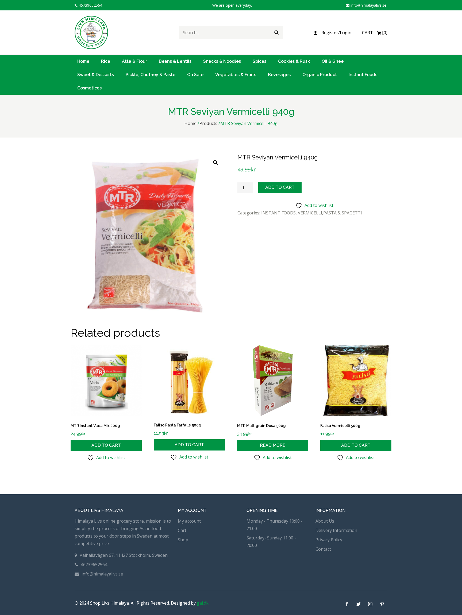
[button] (215, 162)
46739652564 (90, 5)
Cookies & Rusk (294, 61)
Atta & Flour (134, 61)
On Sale (195, 74)
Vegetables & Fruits (235, 74)
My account (189, 521)
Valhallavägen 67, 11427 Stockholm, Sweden (124, 555)
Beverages (279, 74)
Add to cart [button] (106, 445)
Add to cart (280, 187)
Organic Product (319, 74)
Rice (105, 61)
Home (83, 61)
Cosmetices (89, 88)
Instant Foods (363, 74)
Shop (183, 540)
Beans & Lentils (175, 61)
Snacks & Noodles (222, 61)
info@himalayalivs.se (367, 5)
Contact (323, 549)
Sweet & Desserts (95, 74)
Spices (259, 61)
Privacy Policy (328, 540)
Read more (272, 445)
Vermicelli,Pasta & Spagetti (330, 213)
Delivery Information (336, 530)
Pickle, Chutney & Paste (150, 74)
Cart (182, 530)
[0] (374, 33)
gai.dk (203, 603)
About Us (324, 521)
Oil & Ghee (333, 61)
